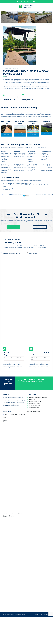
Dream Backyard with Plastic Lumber (15, 514)
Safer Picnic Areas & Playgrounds (11, 354)
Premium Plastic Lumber (34, 403)
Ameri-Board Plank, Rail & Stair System (38, 397)
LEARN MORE (6, 134)
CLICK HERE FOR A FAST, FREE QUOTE (26, 1)
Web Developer (46, 614)
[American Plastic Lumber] (26, 6)
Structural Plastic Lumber (35, 401)
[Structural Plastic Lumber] (6, 129)
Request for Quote (13, 227)
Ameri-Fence (32, 399)
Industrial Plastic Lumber (34, 405)
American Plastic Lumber (12, 614)
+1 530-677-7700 (40, 227)
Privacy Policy (38, 614)
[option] (9, 17)
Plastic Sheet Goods (34, 407)
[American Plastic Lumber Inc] (9, 17)
